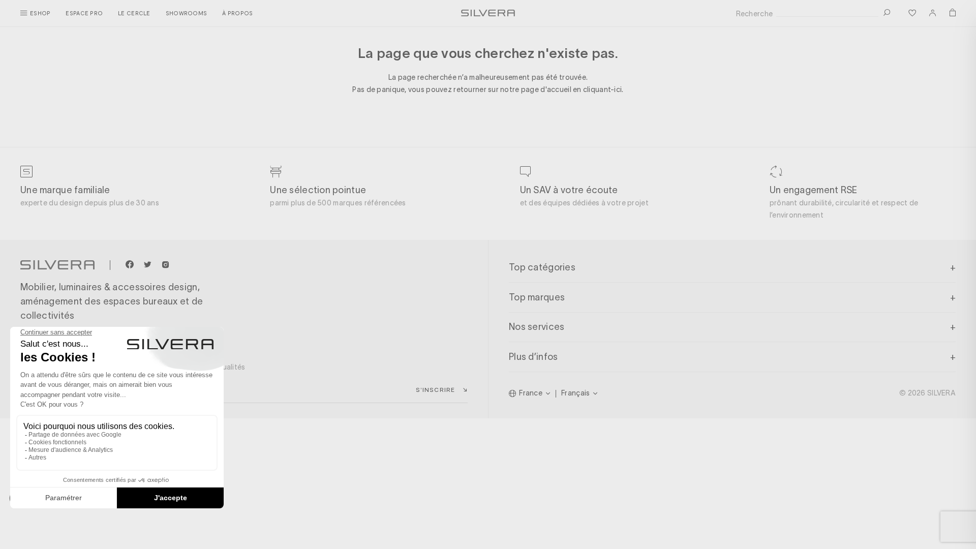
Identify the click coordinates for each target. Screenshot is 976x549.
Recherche (754, 14)
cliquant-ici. (603, 89)
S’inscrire (435, 389)
